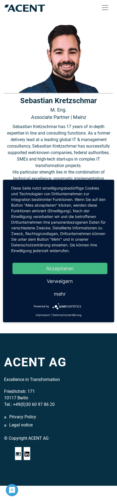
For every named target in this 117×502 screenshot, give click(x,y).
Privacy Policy (22, 416)
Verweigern (60, 281)
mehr (60, 294)
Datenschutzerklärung (67, 315)
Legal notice (21, 425)
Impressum (43, 315)
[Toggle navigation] (105, 7)
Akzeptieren (60, 268)
